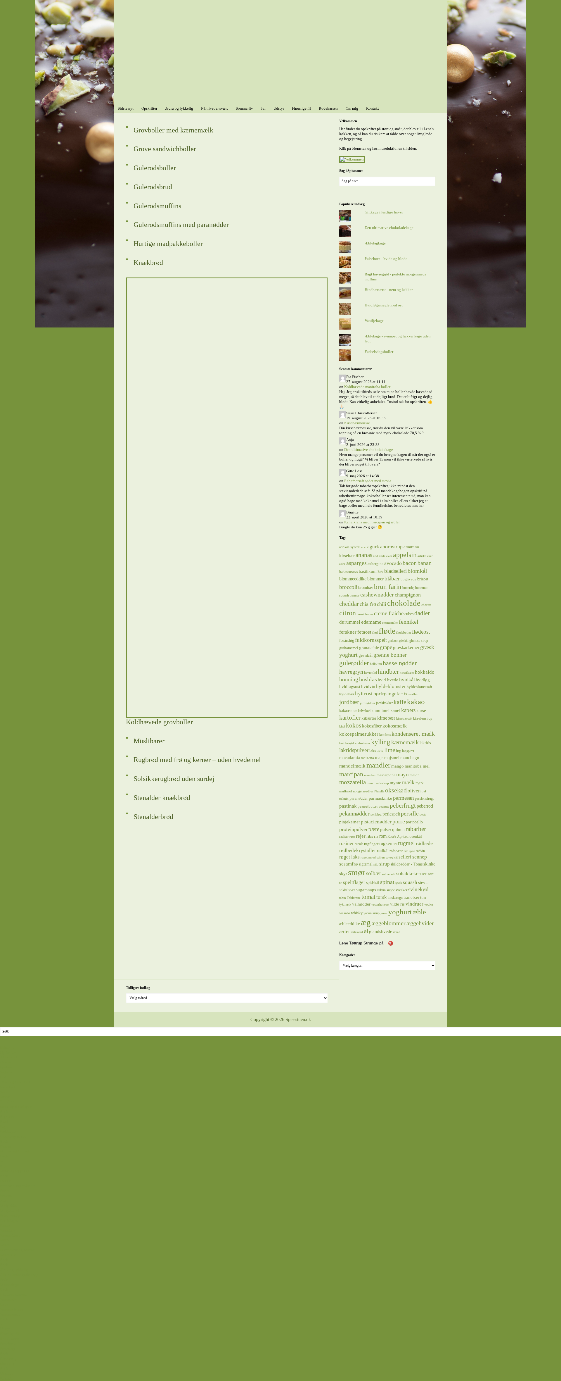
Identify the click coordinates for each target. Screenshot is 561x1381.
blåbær (392, 578)
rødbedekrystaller (357, 850)
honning (348, 679)
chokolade (403, 603)
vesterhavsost (380, 904)
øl (366, 931)
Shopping (7, 1363)
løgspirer (408, 751)
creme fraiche (389, 613)
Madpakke (8, 1205)
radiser (344, 837)
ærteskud (357, 932)
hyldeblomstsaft (419, 687)
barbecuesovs (348, 572)
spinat (387, 882)
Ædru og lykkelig (14, 1270)
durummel (349, 622)
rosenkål (415, 836)
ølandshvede (380, 931)
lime (389, 750)
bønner (354, 595)
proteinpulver (353, 829)
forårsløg (346, 640)
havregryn (351, 671)
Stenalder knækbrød (162, 797)
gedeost (393, 641)
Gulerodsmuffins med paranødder (181, 224)
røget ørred (368, 857)
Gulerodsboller (155, 168)
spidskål (372, 882)
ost (424, 791)
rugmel (406, 843)
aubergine (375, 563)
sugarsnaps (366, 889)
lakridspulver (353, 750)
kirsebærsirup (422, 718)
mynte (395, 782)
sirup (384, 864)
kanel (395, 710)
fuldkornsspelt (371, 640)
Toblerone (354, 897)
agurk (373, 546)
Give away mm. (12, 1358)
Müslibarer (149, 741)
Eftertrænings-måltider (18, 1186)
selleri (405, 857)
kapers (408, 710)
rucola (359, 844)
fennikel (408, 621)
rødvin (420, 851)
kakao (416, 702)
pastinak (348, 806)
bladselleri (395, 571)
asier (342, 563)
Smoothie (7, 1230)
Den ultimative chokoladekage (389, 227)
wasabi (344, 913)
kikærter (368, 718)
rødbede (424, 843)
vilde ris (397, 904)
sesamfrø (348, 864)
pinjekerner (349, 822)
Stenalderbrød (153, 816)
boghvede (408, 579)
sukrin (381, 890)
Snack (5, 1240)
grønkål (366, 655)
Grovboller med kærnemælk (173, 130)
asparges (356, 563)
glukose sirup (418, 641)
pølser (385, 829)
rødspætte (396, 851)
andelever (385, 556)
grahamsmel (348, 648)
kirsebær (386, 718)
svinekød (418, 889)
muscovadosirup (378, 783)
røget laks (349, 857)
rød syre (409, 851)
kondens (385, 734)
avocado (393, 563)
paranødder (358, 798)
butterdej (408, 588)
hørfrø (380, 693)
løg (398, 750)
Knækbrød (148, 262)
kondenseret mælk (413, 733)
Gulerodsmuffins (157, 206)
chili (381, 604)
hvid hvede (388, 679)
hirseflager (407, 672)
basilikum (368, 571)
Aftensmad (8, 1057)
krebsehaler (362, 743)
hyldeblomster (391, 686)
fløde (387, 630)
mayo (402, 774)
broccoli (348, 587)
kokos (353, 725)
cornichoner (365, 614)
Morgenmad (9, 1210)
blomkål (417, 571)
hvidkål (407, 679)
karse (421, 710)
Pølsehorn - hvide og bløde (386, 258)
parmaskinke (380, 798)
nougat (357, 791)
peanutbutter (368, 806)
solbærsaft (388, 874)
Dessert (5, 1146)
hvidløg (423, 679)
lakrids (425, 742)
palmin (344, 798)
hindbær (388, 671)
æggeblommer (389, 923)
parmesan (403, 798)
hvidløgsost (349, 686)
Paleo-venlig (10, 1215)
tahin (342, 897)
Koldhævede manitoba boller (367, 387)
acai (363, 547)
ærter (344, 931)
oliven (414, 791)
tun (423, 897)
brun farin (387, 586)
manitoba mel (417, 766)
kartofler (350, 717)
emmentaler (390, 622)
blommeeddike (352, 579)
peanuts (384, 806)
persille (410, 813)
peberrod (425, 806)
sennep (419, 857)
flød (375, 632)
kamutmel (380, 710)
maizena (367, 758)
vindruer (414, 904)
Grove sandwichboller (165, 149)
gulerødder (354, 663)
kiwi (342, 726)
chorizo (426, 604)
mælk (408, 782)
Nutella (379, 791)
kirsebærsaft (404, 718)
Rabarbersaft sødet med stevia (367, 481)
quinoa (398, 829)
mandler (378, 765)
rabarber (416, 828)
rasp (352, 836)
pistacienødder (376, 822)
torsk (381, 897)
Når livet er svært (13, 1294)
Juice (4, 1200)
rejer (361, 836)
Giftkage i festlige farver (384, 212)
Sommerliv (8, 1299)
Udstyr (5, 1329)
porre (398, 821)
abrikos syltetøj (349, 547)
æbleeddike (349, 923)
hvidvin (368, 686)
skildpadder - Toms (407, 864)
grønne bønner (389, 655)
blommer (375, 579)
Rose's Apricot (397, 837)
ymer (383, 913)
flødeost (421, 632)
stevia (423, 882)
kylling (380, 742)
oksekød (396, 790)
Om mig (6, 1373)
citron (347, 613)
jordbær (349, 702)
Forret (4, 1191)
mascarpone (386, 775)
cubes (408, 613)
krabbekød (346, 743)
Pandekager (9, 1220)
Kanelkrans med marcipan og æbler (372, 522)
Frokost (6, 1195)
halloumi (376, 664)
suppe (391, 890)
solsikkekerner (411, 873)
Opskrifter (8, 1052)
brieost (422, 579)
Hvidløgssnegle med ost (384, 305)
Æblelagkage (375, 243)
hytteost (364, 693)
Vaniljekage (374, 320)
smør (356, 872)
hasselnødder (400, 663)
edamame (371, 622)
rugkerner (388, 843)
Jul (2, 1324)
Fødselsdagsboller (379, 351)
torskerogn (395, 898)
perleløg (376, 814)
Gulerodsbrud (153, 187)
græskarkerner (406, 647)
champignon (408, 595)
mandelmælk (352, 766)
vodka (428, 904)
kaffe (400, 702)
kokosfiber (372, 725)
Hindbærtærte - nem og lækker (389, 289)
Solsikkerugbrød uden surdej (174, 778)
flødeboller (403, 632)
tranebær (411, 897)
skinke (429, 863)
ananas (364, 554)
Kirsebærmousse (357, 423)
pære (373, 829)
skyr (343, 873)
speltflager (354, 882)
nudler (368, 791)
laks (372, 751)
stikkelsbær (347, 890)
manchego (409, 757)
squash (410, 882)
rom (383, 836)
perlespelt (391, 813)
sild (375, 864)
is (405, 694)
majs (379, 757)
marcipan (351, 774)
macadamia (349, 757)
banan (425, 563)
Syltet (4, 1245)
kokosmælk (394, 726)
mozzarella (352, 782)
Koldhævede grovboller (159, 722)
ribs (369, 836)
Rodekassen (9, 1339)
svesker (401, 890)
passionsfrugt (424, 798)
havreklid (370, 672)
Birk (380, 571)
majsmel (391, 757)
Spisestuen (280, 52)
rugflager (371, 844)
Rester (5, 1225)
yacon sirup (371, 913)
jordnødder (367, 703)
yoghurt (400, 912)
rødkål (383, 850)
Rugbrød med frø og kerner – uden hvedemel (197, 759)
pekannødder (354, 813)
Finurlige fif (9, 1334)
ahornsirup (391, 546)
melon (415, 775)
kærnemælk (405, 742)
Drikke (5, 1181)
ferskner (347, 632)
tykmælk (345, 904)
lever (380, 751)
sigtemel (366, 864)
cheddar (349, 603)
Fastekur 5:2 (10, 1344)
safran (381, 857)
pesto (423, 814)
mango (397, 766)
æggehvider (420, 923)
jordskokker (384, 703)
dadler (422, 613)
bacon (410, 563)
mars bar (370, 775)
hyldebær (346, 694)
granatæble (369, 647)
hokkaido (424, 672)
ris (376, 836)
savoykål (392, 857)
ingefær (395, 693)
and (375, 556)
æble (419, 912)
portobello (414, 822)
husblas (368, 679)
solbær (373, 873)
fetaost (364, 632)
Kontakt (6, 1378)
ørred (396, 932)
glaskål (403, 640)
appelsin (405, 554)
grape (386, 647)
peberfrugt (403, 805)
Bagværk (7, 1116)
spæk (398, 883)
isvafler (413, 694)
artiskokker (425, 556)
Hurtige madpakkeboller (168, 243)
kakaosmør (348, 710)
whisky (357, 913)
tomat (368, 897)
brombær (365, 587)
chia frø (368, 604)
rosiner (346, 843)
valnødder (361, 904)
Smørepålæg (10, 1235)
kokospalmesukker (358, 734)
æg (366, 922)
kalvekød (364, 711)
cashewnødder (377, 595)
